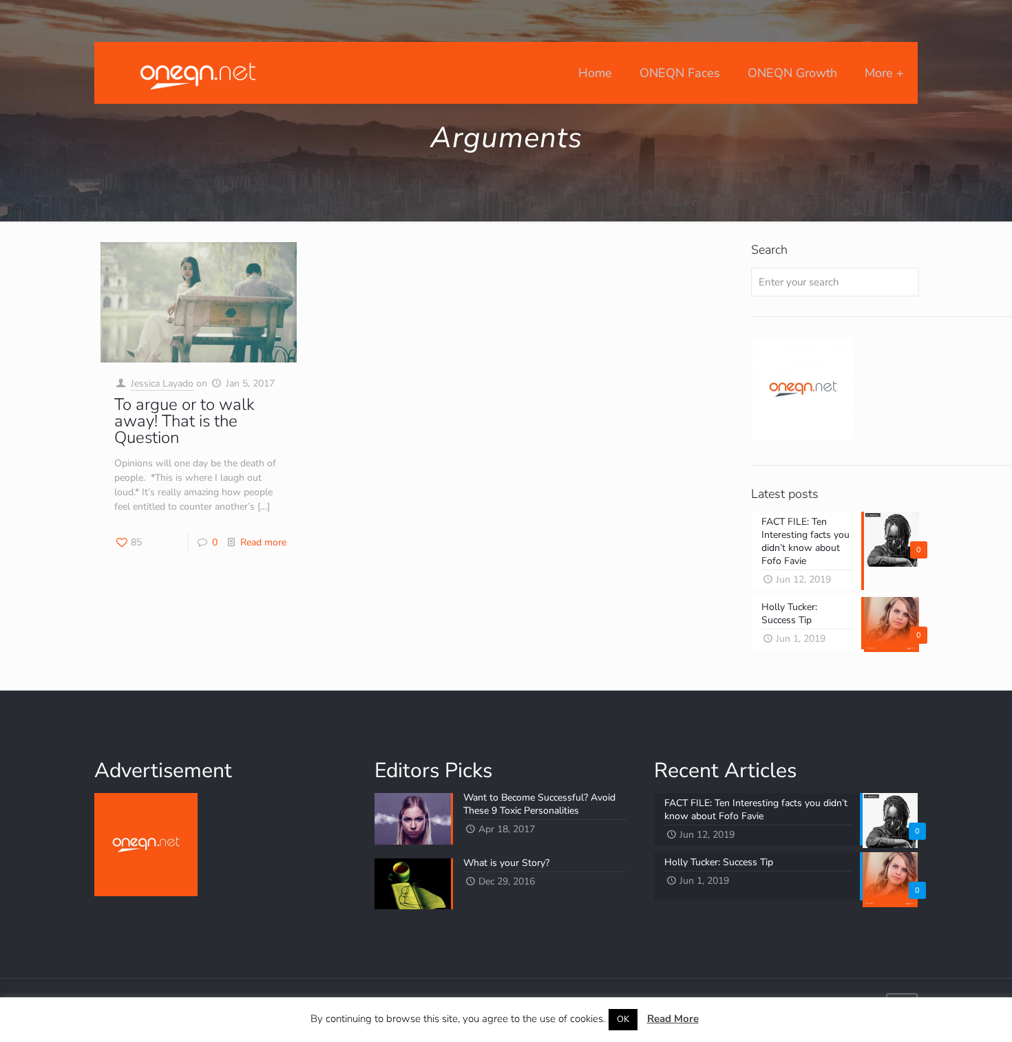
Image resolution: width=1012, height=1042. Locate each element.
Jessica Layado (162, 383)
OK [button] (623, 1019)
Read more (263, 542)
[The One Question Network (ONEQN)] (195, 73)
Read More (673, 1018)
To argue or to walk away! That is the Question (184, 420)
